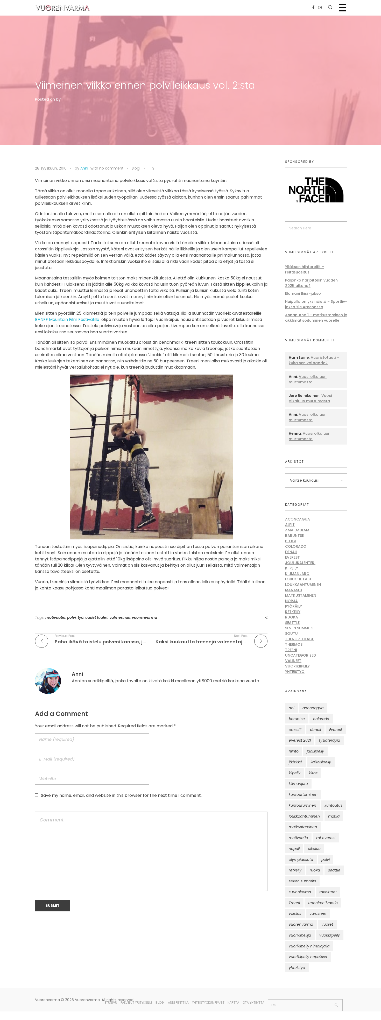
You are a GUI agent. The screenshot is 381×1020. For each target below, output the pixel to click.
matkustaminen (303, 826)
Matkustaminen (300, 595)
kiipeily (294, 773)
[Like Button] (148, 169)
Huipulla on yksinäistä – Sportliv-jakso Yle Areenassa (316, 304)
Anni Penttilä (178, 1002)
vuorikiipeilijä (300, 935)
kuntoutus (333, 805)
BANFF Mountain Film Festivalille (67, 319)
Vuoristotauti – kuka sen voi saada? (314, 360)
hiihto (294, 751)
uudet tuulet (96, 617)
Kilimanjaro (297, 573)
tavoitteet (328, 892)
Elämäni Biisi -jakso (303, 293)
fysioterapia (329, 740)
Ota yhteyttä (253, 1002)
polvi (71, 617)
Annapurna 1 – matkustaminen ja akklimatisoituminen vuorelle (316, 317)
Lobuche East (298, 579)
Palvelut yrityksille (136, 1002)
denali (315, 729)
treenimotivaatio (323, 902)
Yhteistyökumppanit (208, 1002)
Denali (291, 551)
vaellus (295, 913)
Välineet (293, 660)
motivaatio (55, 617)
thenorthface (299, 639)
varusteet (318, 913)
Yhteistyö (295, 671)
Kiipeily (291, 568)
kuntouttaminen (303, 794)
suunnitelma (300, 892)
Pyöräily (293, 606)
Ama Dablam (297, 530)
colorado (321, 718)
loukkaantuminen (304, 816)
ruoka (315, 870)
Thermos (293, 644)
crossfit (295, 729)
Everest (292, 557)
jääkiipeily (315, 751)
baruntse (297, 718)
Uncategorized (300, 655)
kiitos (313, 773)
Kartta (233, 1002)
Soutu (291, 633)
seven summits (302, 881)
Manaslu (293, 590)
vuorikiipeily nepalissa (308, 956)
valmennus (119, 617)
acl (291, 708)
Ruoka (291, 617)
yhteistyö (297, 967)
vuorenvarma (144, 617)
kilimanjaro (298, 783)
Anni (84, 168)
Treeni (291, 649)
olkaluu (314, 848)
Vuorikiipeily (297, 666)
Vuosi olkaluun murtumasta (308, 379)
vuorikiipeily (329, 935)
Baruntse (294, 535)
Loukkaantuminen (303, 584)
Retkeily (292, 611)
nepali (294, 848)
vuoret (327, 924)
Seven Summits (299, 628)
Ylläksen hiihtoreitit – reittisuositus (304, 269)
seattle (334, 870)
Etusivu (111, 1002)
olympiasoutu (301, 859)
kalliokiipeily (321, 762)
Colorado (295, 546)
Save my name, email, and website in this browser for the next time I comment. (121, 795)
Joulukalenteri (300, 562)
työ (80, 617)
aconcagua (312, 708)
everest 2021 (300, 740)
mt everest (326, 837)
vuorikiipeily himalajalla (309, 946)
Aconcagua (297, 519)
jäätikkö (295, 762)
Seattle (292, 622)
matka (334, 816)
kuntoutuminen (302, 805)
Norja (291, 600)
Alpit (290, 524)
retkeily (295, 870)
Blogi (136, 168)
